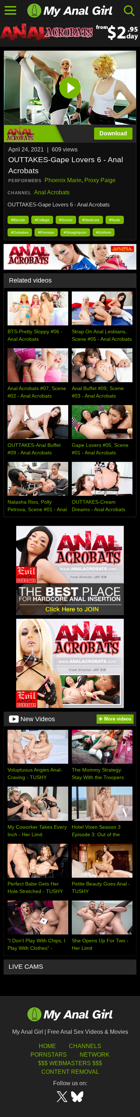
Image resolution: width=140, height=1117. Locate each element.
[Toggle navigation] (11, 10)
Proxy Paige (100, 180)
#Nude (114, 220)
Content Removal (70, 1072)
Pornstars (49, 1055)
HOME (47, 1046)
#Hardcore (90, 220)
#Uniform (103, 232)
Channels (85, 1046)
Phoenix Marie (63, 180)
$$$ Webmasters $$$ (70, 1063)
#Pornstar (46, 232)
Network (94, 1055)
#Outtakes (19, 232)
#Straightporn (75, 232)
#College (42, 220)
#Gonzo (66, 220)
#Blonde (18, 220)
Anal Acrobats (52, 192)
